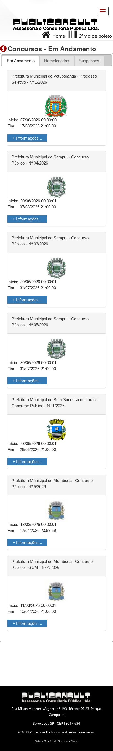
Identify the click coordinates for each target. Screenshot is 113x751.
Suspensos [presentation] (89, 60)
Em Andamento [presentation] (21, 60)
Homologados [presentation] (56, 60)
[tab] (20, 61)
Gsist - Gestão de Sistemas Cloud (56, 741)
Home (57, 36)
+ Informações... (27, 138)
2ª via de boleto (94, 36)
